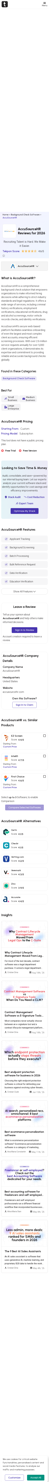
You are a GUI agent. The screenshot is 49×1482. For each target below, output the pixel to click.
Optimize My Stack (24, 511)
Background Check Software (25, 214)
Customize (14, 1477)
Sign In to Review (24, 630)
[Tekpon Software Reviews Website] (5, 4)
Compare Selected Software (24, 807)
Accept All (35, 1477)
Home (6, 214)
